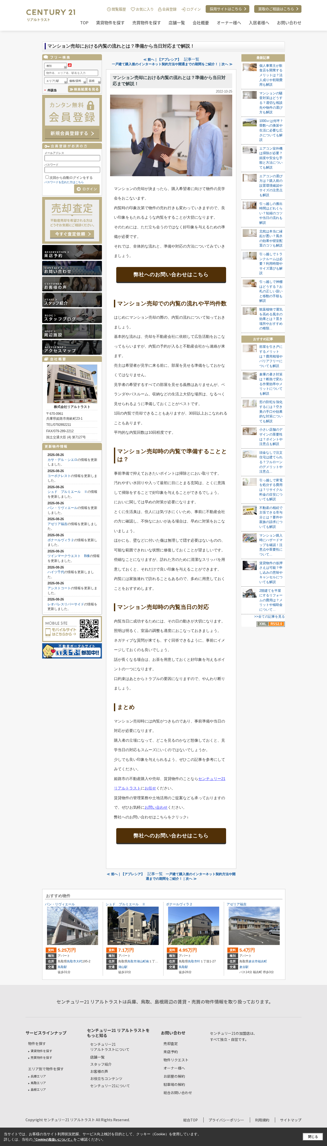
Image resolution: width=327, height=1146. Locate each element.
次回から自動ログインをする (71, 178)
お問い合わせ (289, 22)
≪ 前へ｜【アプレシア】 (162, 59)
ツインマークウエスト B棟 (69, 556)
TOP (84, 22)
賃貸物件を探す (110, 22)
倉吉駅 (244, 967)
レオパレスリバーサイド (66, 604)
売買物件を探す (146, 22)
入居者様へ (259, 22)
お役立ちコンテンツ (106, 1078)
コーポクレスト (59, 476)
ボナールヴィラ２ (61, 540)
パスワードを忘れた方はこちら (64, 182)
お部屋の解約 (174, 1076)
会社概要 (201, 22)
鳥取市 (71, 961)
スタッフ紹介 (101, 1064)
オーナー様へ (229, 22)
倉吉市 (253, 961)
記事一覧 (191, 59)
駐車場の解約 (174, 1084)
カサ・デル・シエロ (62, 460)
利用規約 (262, 1119)
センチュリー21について (110, 1085)
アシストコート (59, 588)
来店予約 (171, 1051)
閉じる (313, 1137)
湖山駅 (122, 967)
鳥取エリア (38, 1083)
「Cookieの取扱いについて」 (52, 1139)
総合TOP (190, 1119)
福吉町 (262, 961)
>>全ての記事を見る (269, 616)
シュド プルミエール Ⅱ (67, 492)
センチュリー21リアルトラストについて (110, 1047)
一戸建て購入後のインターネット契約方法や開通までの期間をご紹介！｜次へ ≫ (172, 64)
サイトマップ (290, 1119)
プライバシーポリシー (226, 1119)
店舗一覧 (177, 22)
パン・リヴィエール (62, 508)
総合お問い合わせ (178, 1092)
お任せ (150, 788)
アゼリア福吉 (57, 524)
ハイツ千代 (56, 572)
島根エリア (38, 1089)
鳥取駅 (62, 967)
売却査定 (171, 1043)
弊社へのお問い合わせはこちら (171, 274)
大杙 (79, 961)
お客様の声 (99, 1071)
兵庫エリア (38, 1076)
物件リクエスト (176, 1059)
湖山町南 (143, 961)
